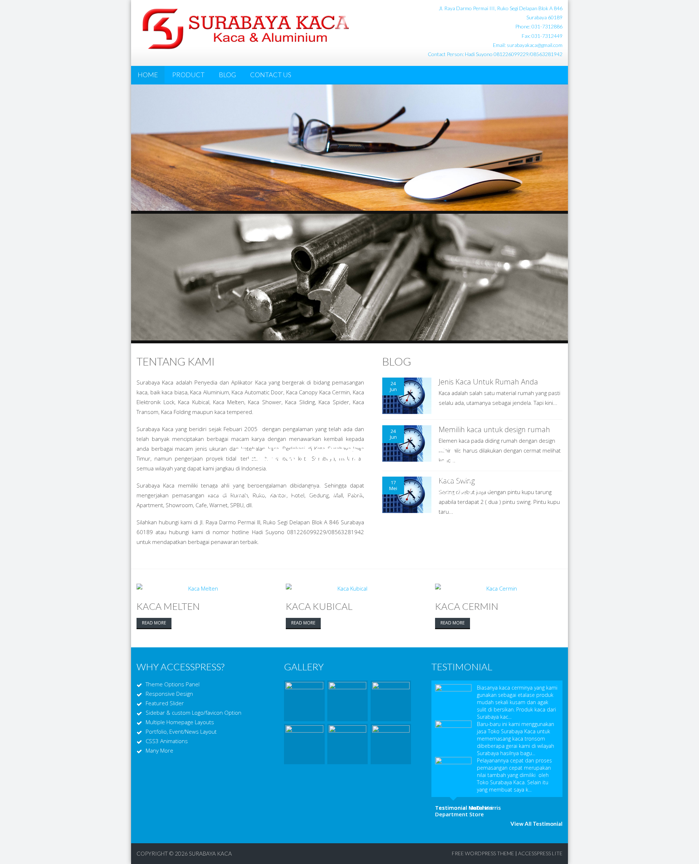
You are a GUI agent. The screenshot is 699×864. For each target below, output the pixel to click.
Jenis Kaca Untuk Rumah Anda (488, 382)
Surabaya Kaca (210, 853)
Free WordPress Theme (483, 853)
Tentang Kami (176, 361)
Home (148, 75)
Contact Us (270, 75)
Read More (154, 623)
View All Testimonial (536, 823)
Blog (227, 75)
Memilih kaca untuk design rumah (494, 429)
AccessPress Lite (540, 853)
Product (188, 75)
